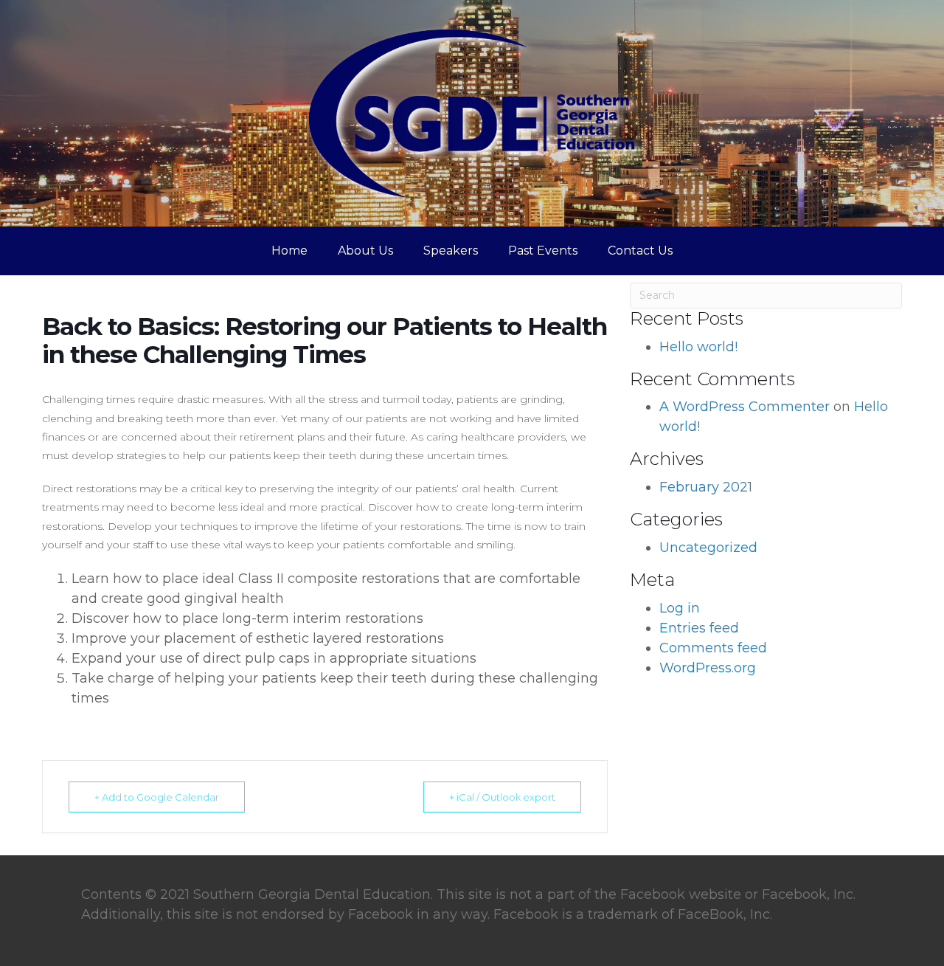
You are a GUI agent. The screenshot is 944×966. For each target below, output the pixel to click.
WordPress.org (707, 668)
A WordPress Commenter (744, 407)
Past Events (542, 251)
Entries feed (699, 628)
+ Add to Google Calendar (156, 797)
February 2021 (705, 487)
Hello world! (698, 347)
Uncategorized (708, 547)
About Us (365, 251)
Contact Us (640, 251)
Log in (679, 608)
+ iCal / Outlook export (502, 797)
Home (289, 251)
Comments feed (713, 648)
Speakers (450, 251)
